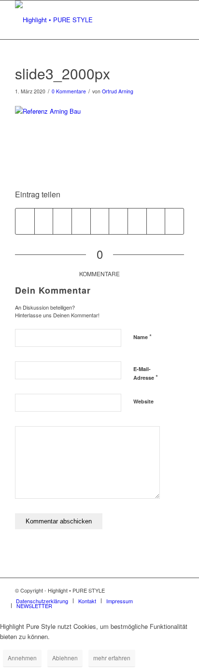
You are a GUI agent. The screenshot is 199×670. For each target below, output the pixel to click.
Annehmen (22, 658)
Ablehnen (65, 658)
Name (142, 336)
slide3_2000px (62, 73)
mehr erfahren (111, 658)
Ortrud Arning (117, 91)
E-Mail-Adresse (145, 373)
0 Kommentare (69, 91)
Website (143, 401)
